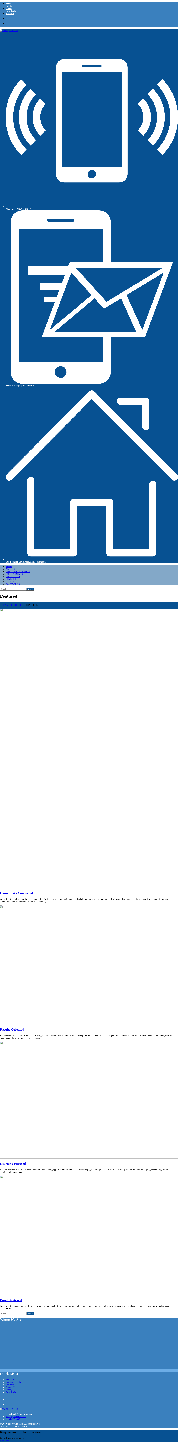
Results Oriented (12, 1029)
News (8, 3)
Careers (11, 581)
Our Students (14, 574)
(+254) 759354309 (23, 209)
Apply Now (5, 1440)
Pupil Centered (11, 1300)
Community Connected (16, 893)
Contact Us (13, 584)
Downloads (11, 11)
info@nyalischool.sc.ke (24, 385)
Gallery (9, 8)
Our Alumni (13, 576)
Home (9, 566)
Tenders (11, 579)
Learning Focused (13, 1163)
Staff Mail (10, 13)
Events (9, 6)
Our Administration (18, 571)
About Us (11, 569)
